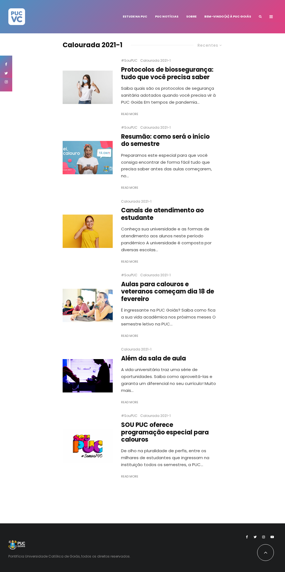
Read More (129, 114)
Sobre (191, 16)
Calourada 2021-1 (155, 60)
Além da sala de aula (153, 358)
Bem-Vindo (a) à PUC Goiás (227, 16)
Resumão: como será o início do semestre (165, 140)
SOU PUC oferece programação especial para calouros (165, 432)
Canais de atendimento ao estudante (162, 214)
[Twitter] (255, 537)
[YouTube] (272, 537)
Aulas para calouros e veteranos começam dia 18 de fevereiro (167, 292)
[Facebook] (247, 537)
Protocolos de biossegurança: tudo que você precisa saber (167, 73)
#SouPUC (129, 60)
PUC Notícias (166, 16)
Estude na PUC (135, 16)
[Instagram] (263, 537)
